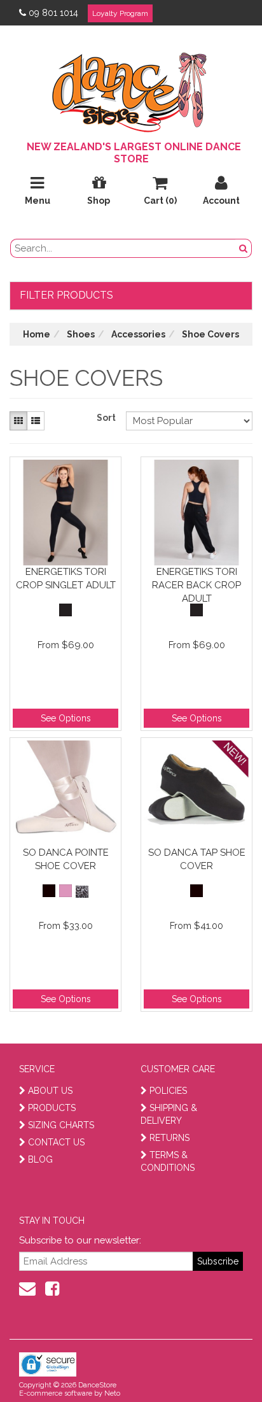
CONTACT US (56, 1142)
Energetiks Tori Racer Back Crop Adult (196, 585)
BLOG (40, 1159)
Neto (112, 1393)
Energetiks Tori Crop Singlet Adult (66, 578)
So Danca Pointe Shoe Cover (66, 859)
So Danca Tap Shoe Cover (196, 859)
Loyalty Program (120, 13)
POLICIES (168, 1091)
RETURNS (169, 1138)
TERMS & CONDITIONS (168, 1161)
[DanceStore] (131, 89)
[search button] (243, 248)
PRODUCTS (52, 1108)
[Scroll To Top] (220, 1364)
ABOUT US (50, 1091)
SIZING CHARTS (61, 1125)
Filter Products (66, 295)
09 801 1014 (53, 13)
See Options (66, 718)
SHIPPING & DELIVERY (169, 1114)
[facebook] (52, 1288)
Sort (106, 418)
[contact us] (27, 1288)
